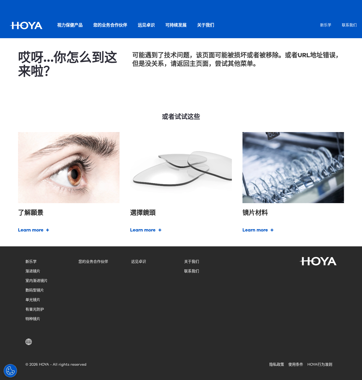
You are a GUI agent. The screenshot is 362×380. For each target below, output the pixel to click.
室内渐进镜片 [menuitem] (36, 280)
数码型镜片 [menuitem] (34, 290)
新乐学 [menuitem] (325, 25)
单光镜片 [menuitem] (32, 299)
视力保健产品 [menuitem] (70, 25)
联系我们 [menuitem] (349, 25)
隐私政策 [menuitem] (276, 364)
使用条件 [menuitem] (295, 364)
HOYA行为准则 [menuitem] (319, 364)
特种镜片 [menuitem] (32, 318)
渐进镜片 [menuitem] (32, 271)
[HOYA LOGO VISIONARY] (26, 25)
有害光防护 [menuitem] (34, 309)
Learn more (30, 230)
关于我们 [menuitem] (205, 25)
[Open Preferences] (10, 370)
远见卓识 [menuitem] (146, 25)
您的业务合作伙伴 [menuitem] (110, 25)
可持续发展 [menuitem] (176, 25)
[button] (29, 342)
